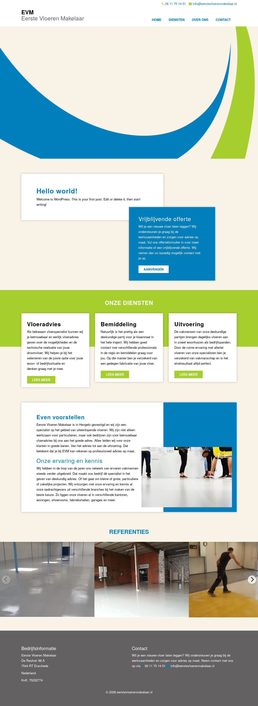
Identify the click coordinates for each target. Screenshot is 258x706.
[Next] (252, 579)
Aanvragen (154, 269)
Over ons (200, 19)
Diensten (177, 19)
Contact (223, 19)
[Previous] (6, 579)
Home (156, 19)
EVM (52, 15)
